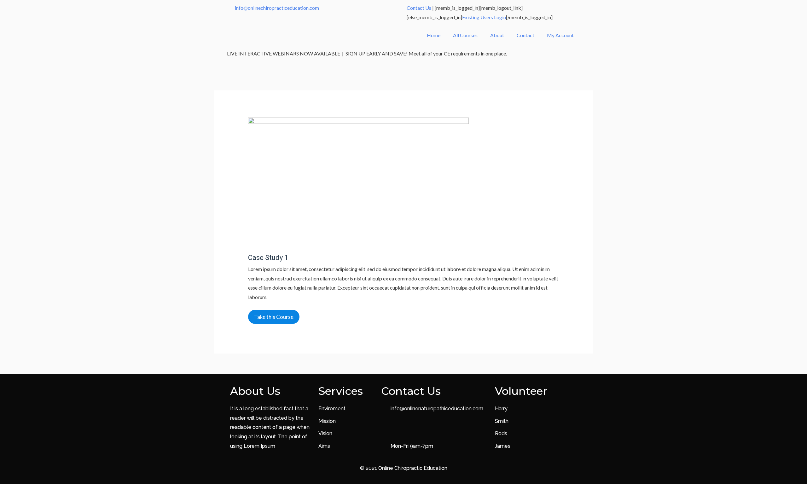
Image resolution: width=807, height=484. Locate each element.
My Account (560, 35)
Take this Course (273, 317)
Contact (525, 35)
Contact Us (419, 8)
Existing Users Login (484, 17)
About (497, 35)
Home (433, 35)
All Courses (465, 35)
